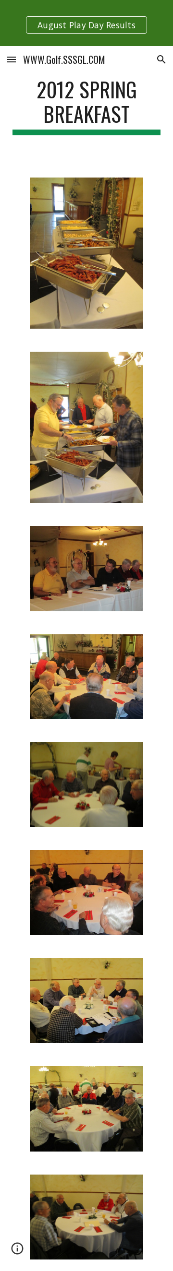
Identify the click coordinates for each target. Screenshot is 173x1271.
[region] (86, 23)
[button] (11, 59)
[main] (86, 106)
